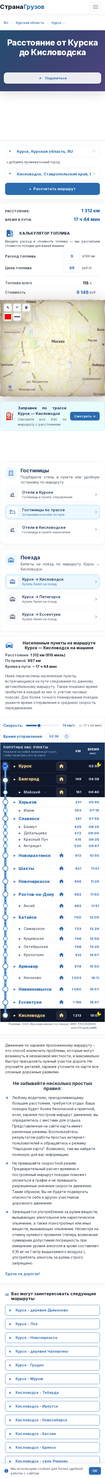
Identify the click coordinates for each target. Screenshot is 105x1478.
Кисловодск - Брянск (36, 1447)
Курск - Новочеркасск (36, 1337)
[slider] (39, 725)
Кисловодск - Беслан (36, 1433)
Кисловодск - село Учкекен (42, 1461)
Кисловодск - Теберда (37, 1392)
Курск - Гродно (30, 1365)
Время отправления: (23, 736)
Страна (22, 6)
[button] (52, 494)
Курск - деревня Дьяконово (42, 1310)
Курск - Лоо (27, 1324)
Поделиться (56, 78)
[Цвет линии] (8, 317)
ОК (95, 1471)
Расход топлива (20, 256)
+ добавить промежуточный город (33, 162)
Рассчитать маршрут (54, 188)
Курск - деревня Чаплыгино (42, 1351)
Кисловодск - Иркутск (37, 1406)
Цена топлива (18, 268)
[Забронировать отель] (61, 766)
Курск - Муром (29, 1379)
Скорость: (13, 725)
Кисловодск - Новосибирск (41, 1420)
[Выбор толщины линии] (17, 317)
